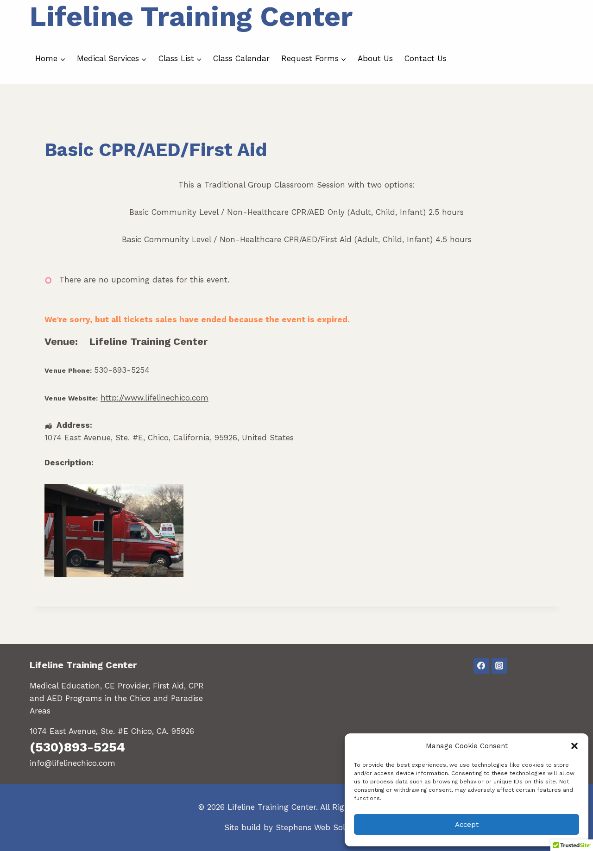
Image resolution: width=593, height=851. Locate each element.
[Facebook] (481, 666)
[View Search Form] (552, 17)
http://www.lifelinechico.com (154, 397)
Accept (467, 824)
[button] (574, 746)
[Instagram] (499, 666)
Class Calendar (241, 58)
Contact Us (425, 58)
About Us (375, 58)
